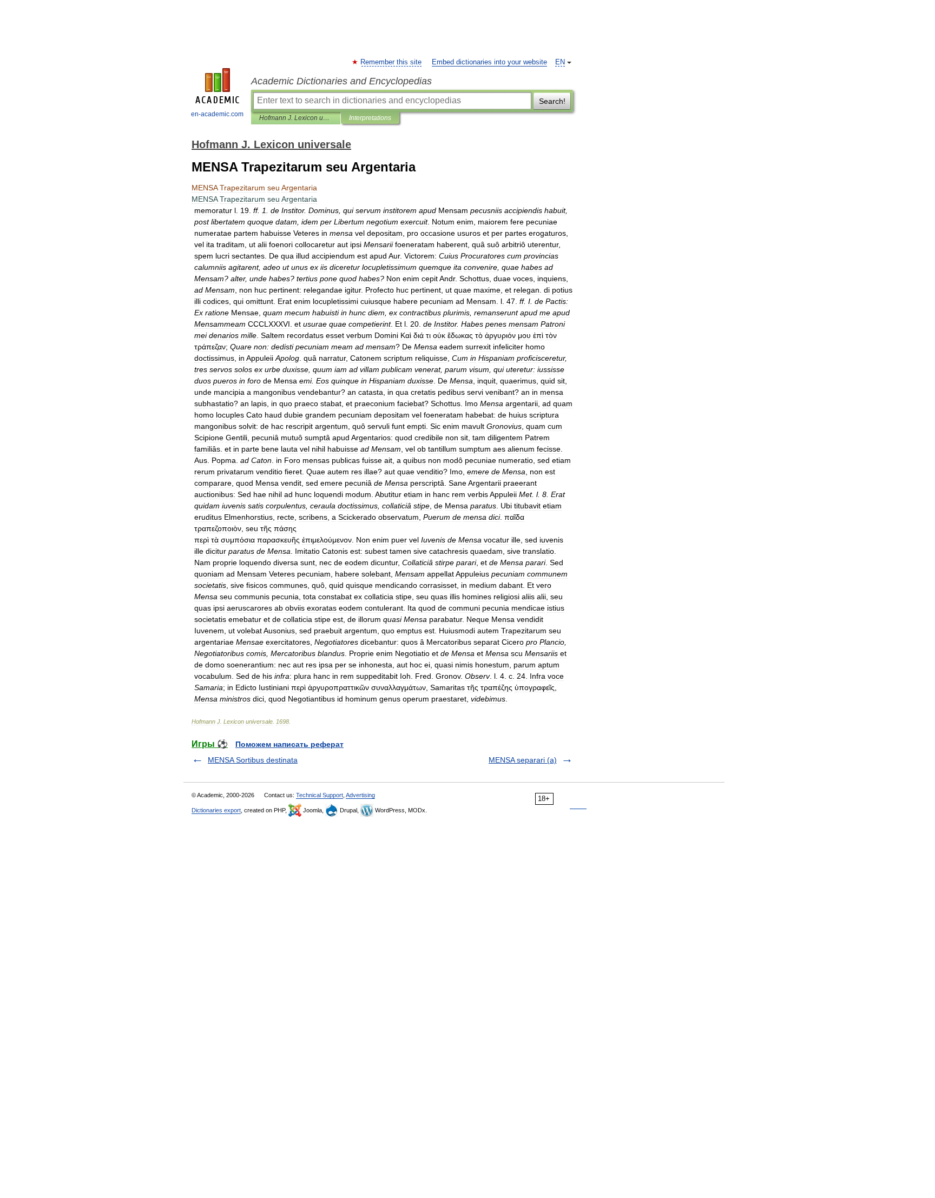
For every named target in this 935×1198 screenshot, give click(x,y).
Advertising (360, 795)
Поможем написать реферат (289, 744)
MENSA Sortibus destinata (253, 760)
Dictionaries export (216, 810)
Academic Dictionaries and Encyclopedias (341, 81)
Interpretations (370, 118)
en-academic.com (217, 114)
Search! (552, 101)
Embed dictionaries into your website (489, 62)
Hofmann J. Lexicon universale (295, 118)
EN (560, 62)
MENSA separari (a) (523, 760)
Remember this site (391, 62)
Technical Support (319, 795)
